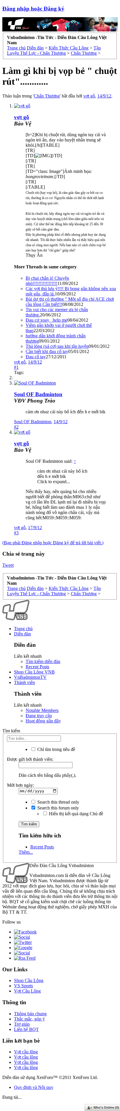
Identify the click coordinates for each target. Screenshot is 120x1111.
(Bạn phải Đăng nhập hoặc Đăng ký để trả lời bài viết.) (52, 542)
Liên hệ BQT (26, 1029)
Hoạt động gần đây (43, 720)
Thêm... (26, 852)
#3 (16, 532)
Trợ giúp (22, 1024)
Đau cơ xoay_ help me (46, 320)
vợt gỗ (89, 95)
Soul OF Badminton (38, 394)
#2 (16, 426)
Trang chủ (23, 628)
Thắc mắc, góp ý (29, 1018)
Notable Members (42, 710)
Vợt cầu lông (26, 1051)
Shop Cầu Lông (28, 980)
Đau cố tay (36, 356)
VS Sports (23, 985)
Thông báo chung (30, 1013)
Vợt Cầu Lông (27, 990)
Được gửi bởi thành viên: (30, 759)
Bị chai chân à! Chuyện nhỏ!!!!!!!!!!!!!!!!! (47, 281)
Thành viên (24, 682)
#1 (16, 367)
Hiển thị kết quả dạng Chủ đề (75, 813)
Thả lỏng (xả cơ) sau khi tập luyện (57, 346)
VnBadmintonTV (30, 677)
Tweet (8, 565)
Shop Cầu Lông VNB (34, 671)
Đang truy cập (39, 715)
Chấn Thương (47, 95)
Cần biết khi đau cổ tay (47, 351)
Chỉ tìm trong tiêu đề (55, 749)
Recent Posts (37, 666)
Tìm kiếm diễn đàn (43, 661)
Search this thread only (57, 802)
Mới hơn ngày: (20, 785)
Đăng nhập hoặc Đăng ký (33, 9)
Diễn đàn (22, 633)
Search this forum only (57, 807)
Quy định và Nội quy (33, 1087)
